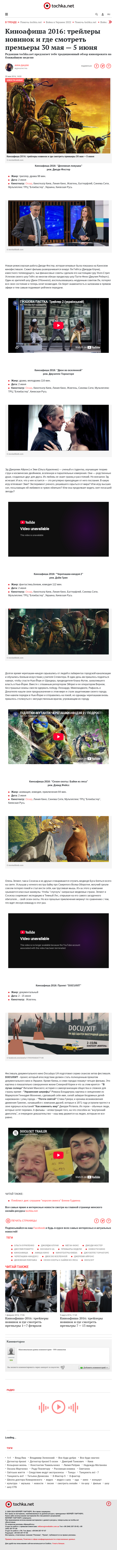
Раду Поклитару (41, 1468)
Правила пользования (13, 1539)
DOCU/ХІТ (89, 1260)
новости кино (97, 1249)
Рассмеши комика (64, 1468)
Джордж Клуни (50, 1245)
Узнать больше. (58, 1544)
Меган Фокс (72, 1245)
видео (49, 1479)
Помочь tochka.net (31, 22)
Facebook (39, 1228)
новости (38, 1483)
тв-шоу (85, 1483)
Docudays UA (47, 1249)
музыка (25, 1483)
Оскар (28, 183)
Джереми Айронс (84, 1256)
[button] (103, 14)
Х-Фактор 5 (59, 1476)
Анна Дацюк (22, 65)
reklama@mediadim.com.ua (48, 1526)
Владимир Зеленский (42, 1457)
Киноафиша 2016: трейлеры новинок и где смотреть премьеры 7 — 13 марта (81, 1322)
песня (50, 1483)
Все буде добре (67, 1457)
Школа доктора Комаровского (24, 1479)
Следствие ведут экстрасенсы (46, 1472)
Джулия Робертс (24, 1249)
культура (12, 1483)
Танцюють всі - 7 (89, 1472)
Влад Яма (20, 1457)
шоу (107, 1483)
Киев (90, 1461)
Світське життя (16, 1472)
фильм (97, 1483)
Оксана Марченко (17, 1468)
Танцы (71, 1472)
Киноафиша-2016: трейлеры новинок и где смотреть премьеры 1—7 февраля (26, 1322)
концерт (97, 1479)
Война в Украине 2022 (58, 22)
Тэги (10, 1448)
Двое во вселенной (56, 1256)
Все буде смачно (89, 1457)
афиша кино (42, 1253)
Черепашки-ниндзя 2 (26, 1256)
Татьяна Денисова (38, 1476)
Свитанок (84, 1468)
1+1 (9, 1457)
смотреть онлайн (67, 1483)
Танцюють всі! (15, 1476)
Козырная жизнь (17, 1465)
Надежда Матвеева (95, 1465)
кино (85, 1479)
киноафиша (21, 1253)
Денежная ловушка (25, 1260)
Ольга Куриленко (24, 1245)
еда (77, 1479)
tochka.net (31, 1211)
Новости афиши (15, 80)
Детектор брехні (16, 1461)
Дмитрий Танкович (73, 1461)
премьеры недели (71, 1249)
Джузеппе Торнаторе (96, 1253)
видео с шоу (64, 1479)
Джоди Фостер (94, 1245)
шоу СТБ (12, 1487)
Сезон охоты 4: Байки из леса (61, 1260)
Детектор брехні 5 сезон (44, 1461)
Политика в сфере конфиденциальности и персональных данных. (49, 1539)
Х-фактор (74, 1476)
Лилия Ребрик (72, 1465)
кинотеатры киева (66, 1253)
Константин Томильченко (45, 1465)
